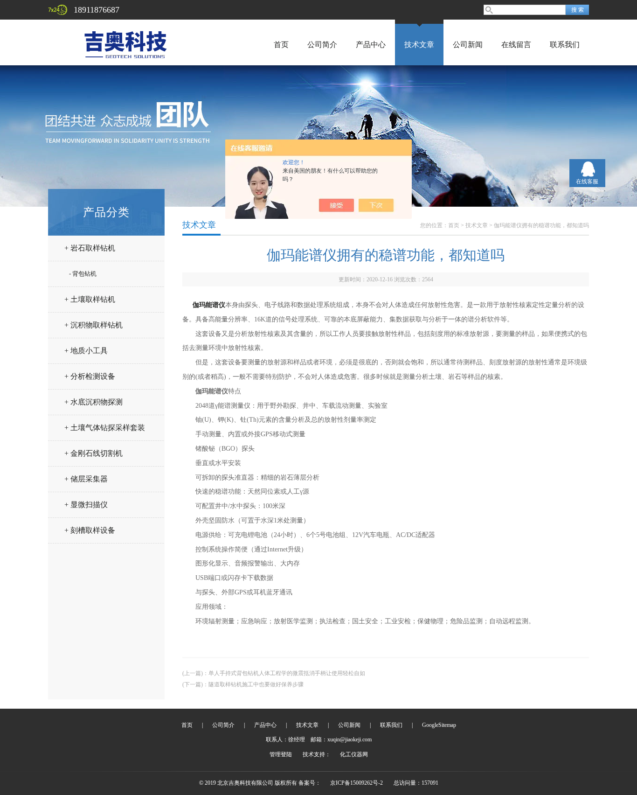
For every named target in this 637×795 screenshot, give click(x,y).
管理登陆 (281, 754)
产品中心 (371, 45)
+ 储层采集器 (86, 479)
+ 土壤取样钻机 (89, 299)
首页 (281, 45)
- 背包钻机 (83, 273)
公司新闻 (468, 45)
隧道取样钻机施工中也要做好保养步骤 (256, 684)
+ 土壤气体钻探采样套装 (104, 428)
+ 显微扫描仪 (86, 505)
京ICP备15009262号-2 (356, 783)
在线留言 (516, 45)
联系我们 (565, 45)
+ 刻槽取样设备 (89, 530)
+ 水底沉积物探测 (93, 402)
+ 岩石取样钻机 (89, 248)
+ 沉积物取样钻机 (93, 325)
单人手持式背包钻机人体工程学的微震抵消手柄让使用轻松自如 (286, 673)
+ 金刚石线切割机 (93, 453)
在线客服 (587, 181)
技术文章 (419, 45)
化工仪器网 (354, 754)
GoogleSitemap (439, 725)
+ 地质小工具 (86, 351)
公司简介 (322, 45)
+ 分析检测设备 (89, 376)
